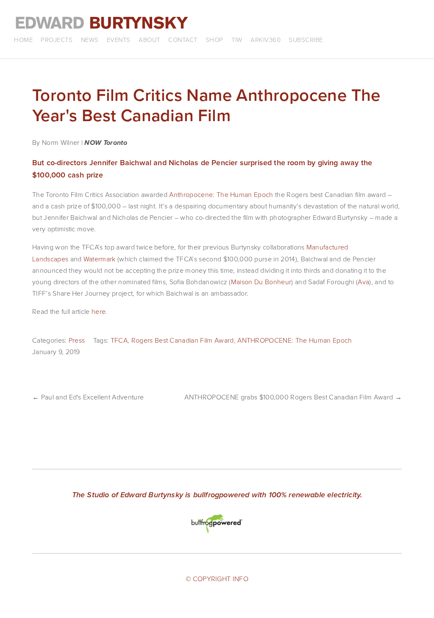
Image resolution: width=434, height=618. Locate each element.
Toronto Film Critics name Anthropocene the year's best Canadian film (206, 105)
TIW (236, 39)
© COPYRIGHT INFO (217, 578)
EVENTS (119, 39)
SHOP (214, 39)
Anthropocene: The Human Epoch (221, 194)
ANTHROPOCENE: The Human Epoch (294, 340)
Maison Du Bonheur (261, 281)
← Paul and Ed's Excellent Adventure (88, 397)
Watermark (99, 258)
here (99, 311)
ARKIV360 (265, 39)
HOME (23, 39)
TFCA (119, 340)
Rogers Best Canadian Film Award (182, 340)
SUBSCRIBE (306, 39)
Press (77, 340)
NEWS (90, 39)
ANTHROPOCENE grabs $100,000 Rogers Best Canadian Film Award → (293, 397)
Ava (363, 281)
